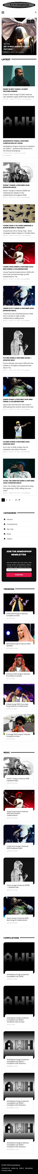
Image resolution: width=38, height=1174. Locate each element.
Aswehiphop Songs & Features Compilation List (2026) (16, 142)
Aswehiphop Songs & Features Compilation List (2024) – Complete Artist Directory (18, 1062)
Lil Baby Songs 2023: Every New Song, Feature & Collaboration (17, 705)
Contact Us (6, 1168)
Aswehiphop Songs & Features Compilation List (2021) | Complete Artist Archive (18, 1020)
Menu (18, 12)
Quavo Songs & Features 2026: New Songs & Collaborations (18, 400)
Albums (5, 235)
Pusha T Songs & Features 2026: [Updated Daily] (16, 186)
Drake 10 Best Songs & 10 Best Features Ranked (15, 90)
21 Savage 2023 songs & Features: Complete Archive (18, 735)
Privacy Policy (7, 1170)
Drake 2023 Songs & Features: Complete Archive (17, 615)
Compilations (7, 153)
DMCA (21, 1168)
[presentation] (28, 21)
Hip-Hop (6, 44)
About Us (14, 1168)
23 (16, 500)
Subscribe (19, 575)
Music (5, 197)
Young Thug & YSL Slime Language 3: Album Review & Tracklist (18, 226)
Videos (9, 539)
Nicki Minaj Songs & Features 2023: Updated (18, 645)
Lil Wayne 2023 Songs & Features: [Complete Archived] (18, 675)
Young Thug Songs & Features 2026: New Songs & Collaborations (18, 268)
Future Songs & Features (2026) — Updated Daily (17, 359)
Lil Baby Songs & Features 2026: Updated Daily (16, 443)
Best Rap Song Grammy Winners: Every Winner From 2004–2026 (18, 48)
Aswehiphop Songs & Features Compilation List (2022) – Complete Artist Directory (18, 1145)
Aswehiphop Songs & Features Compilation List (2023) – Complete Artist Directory (18, 1103)
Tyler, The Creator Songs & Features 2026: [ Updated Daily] (18, 481)
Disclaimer (29, 1168)
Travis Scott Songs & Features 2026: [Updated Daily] (18, 309)
